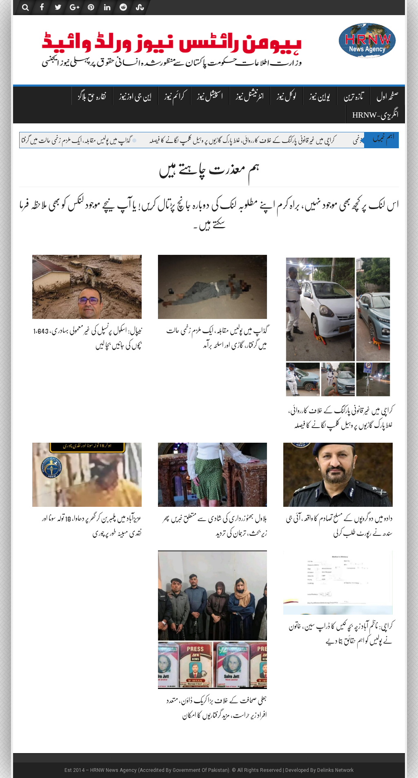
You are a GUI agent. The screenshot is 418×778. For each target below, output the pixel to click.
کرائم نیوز (174, 96)
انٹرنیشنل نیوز (250, 96)
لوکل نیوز (286, 96)
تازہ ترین (353, 96)
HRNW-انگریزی (375, 114)
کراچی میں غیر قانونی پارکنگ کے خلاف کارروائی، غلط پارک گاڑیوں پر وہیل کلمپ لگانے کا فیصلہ (277, 140)
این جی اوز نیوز (135, 96)
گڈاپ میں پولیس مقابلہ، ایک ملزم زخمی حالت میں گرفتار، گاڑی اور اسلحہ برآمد (91, 140)
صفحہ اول (387, 96)
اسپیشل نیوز (210, 96)
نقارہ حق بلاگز (92, 96)
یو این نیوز (319, 96)
